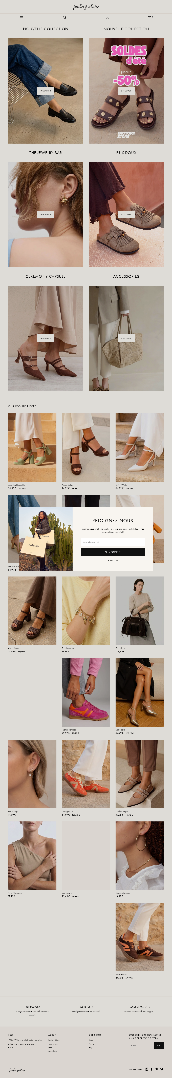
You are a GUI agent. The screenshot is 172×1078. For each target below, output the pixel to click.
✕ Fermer (113, 560)
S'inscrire (113, 552)
